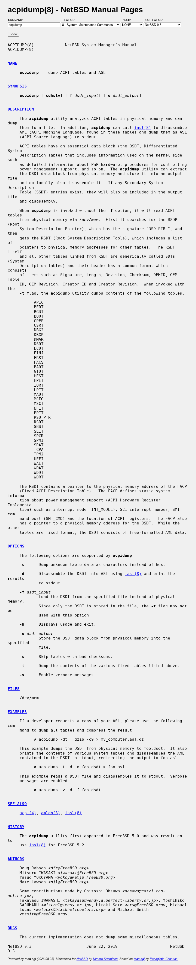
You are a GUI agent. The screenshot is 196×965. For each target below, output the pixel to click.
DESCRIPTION (21, 109)
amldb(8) (50, 813)
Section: (70, 19)
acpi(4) (28, 813)
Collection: (154, 19)
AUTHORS (16, 859)
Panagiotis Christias (164, 959)
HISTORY (16, 827)
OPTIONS (16, 546)
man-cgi (139, 959)
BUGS (12, 928)
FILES (14, 688)
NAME (12, 63)
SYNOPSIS (17, 86)
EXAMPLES (17, 711)
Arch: (129, 19)
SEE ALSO (17, 804)
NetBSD (82, 959)
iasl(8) (142, 127)
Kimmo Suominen (105, 959)
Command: (17, 19)
